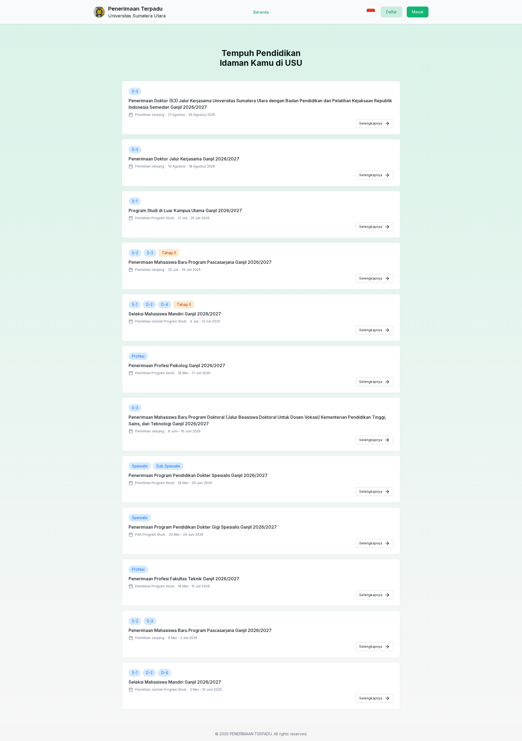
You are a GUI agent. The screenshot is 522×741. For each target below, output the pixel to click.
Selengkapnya (370, 123)
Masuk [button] (418, 12)
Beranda (261, 12)
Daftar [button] (391, 12)
